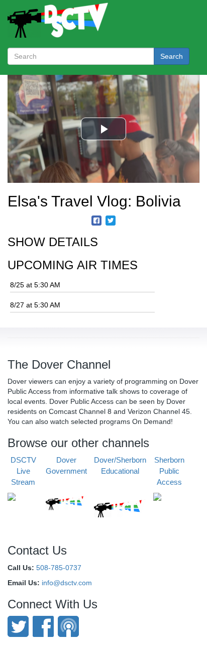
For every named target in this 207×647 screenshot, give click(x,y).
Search (171, 56)
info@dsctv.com (67, 583)
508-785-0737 (58, 568)
